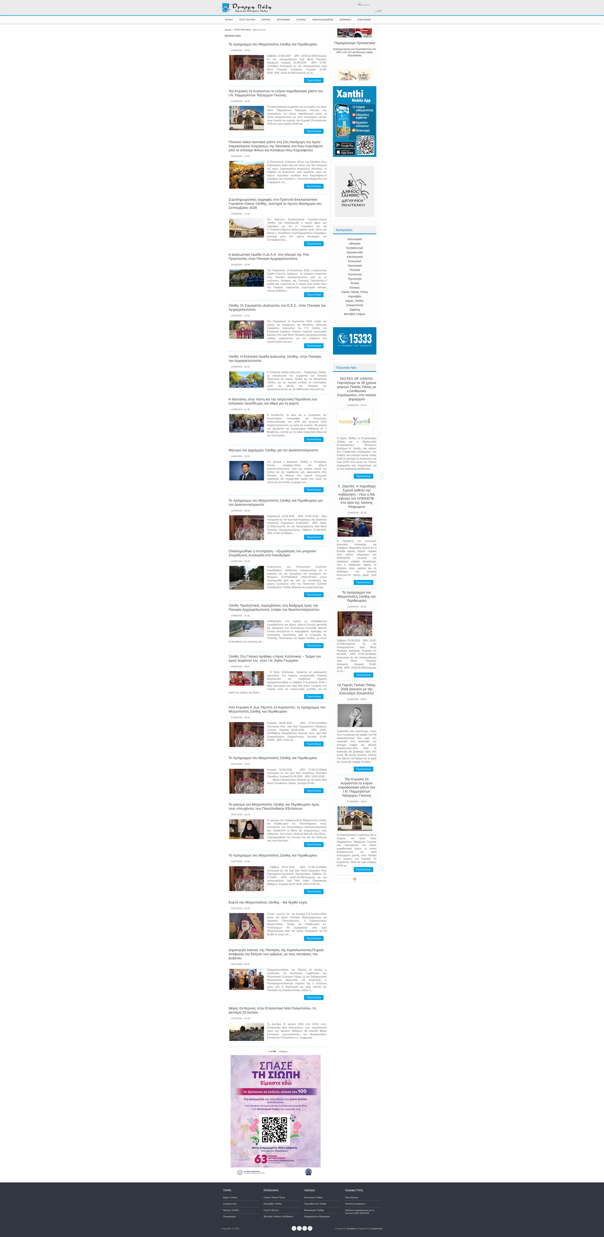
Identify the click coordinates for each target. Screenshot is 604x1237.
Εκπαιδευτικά (354, 248)
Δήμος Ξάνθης (355, 300)
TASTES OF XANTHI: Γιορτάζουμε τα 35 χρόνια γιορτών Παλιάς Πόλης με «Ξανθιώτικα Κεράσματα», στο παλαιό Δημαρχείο (356, 389)
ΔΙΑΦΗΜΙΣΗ (345, 20)
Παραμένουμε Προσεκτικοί (354, 57)
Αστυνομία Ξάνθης (313, 1197)
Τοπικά (354, 283)
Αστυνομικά (354, 239)
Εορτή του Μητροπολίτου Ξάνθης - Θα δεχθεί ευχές (268, 902)
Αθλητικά (354, 243)
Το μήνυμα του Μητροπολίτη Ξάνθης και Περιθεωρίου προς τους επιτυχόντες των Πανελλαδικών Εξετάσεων (274, 806)
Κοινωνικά (354, 261)
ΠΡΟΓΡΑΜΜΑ (283, 20)
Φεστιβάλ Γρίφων (354, 314)
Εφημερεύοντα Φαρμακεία (317, 1216)
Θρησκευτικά (355, 252)
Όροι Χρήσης (351, 1197)
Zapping (355, 309)
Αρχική (228, 29)
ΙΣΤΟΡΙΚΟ (301, 20)
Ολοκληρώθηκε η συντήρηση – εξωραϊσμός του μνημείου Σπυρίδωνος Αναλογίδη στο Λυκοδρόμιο (272, 553)
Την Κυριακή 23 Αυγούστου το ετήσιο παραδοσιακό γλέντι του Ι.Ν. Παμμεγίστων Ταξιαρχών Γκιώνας (276, 93)
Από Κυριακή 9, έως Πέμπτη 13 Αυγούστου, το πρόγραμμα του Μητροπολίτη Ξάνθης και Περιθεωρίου (277, 709)
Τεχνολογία (354, 278)
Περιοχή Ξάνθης (231, 1210)
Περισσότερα (314, 80)
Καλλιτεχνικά (355, 256)
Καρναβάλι (354, 296)
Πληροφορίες (229, 1216)
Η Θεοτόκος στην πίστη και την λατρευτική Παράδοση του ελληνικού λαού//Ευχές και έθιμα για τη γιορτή (273, 401)
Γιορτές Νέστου (271, 1210)
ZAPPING (266, 20)
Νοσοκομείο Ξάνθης (314, 1210)
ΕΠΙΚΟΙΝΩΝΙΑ (364, 20)
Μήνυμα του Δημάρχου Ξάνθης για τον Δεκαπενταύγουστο (273, 450)
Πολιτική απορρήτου (355, 1203)
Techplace (352, 1228)
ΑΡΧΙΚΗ (229, 20)
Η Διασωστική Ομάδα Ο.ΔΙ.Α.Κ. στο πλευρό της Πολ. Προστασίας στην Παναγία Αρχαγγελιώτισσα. (269, 257)
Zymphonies (376, 1228)
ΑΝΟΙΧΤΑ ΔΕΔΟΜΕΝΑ (322, 20)
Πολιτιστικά (355, 274)
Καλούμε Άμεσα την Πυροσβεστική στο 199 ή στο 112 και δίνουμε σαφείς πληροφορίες (354, 66)
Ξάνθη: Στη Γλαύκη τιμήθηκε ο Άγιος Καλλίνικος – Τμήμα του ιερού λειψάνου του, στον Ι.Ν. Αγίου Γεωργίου (275, 658)
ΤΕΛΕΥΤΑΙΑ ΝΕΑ (247, 20)
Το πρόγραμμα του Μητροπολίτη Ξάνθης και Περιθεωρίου (273, 44)
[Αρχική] (246, 11)
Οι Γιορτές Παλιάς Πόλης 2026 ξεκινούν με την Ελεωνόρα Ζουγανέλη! (357, 689)
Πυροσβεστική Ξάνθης (315, 1203)
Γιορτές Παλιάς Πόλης (354, 292)
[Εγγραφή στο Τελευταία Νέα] (354, 879)
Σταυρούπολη (354, 305)
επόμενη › (284, 1051)
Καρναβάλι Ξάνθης (273, 1203)
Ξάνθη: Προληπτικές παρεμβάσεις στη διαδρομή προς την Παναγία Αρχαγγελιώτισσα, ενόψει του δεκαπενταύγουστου (274, 607)
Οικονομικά (355, 265)
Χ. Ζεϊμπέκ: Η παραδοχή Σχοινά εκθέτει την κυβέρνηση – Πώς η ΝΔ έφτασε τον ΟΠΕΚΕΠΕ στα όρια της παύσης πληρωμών (356, 496)
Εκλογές (355, 287)
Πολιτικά (355, 270)
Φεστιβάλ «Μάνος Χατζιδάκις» (278, 1216)
